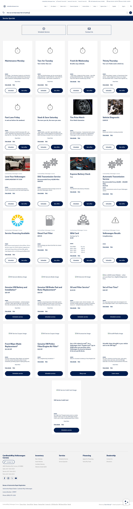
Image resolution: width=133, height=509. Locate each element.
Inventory (39, 455)
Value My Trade (87, 461)
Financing (87, 455)
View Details (8, 85)
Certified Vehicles (40, 464)
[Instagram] (8, 478)
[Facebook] (4, 478)
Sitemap (36, 504)
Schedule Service (63, 459)
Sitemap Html (41, 504)
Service (62, 455)
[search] (131, 6)
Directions (109, 461)
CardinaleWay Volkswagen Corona (11, 504)
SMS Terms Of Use (63, 504)
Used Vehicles (39, 461)
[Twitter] (12, 478)
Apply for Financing (88, 459)
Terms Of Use (30, 504)
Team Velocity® (108, 504)
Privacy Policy (23, 504)
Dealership (111, 455)
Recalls (69, 504)
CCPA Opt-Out (54, 504)
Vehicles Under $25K (41, 467)
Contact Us (9, 462)
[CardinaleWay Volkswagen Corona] (11, 6)
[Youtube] (16, 478)
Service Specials (63, 461)
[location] (89, 1)
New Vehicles (38, 459)
